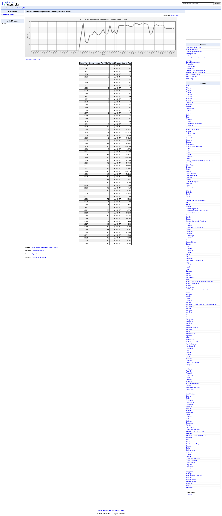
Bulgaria (188, 132)
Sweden (188, 425)
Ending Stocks (191, 54)
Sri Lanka (189, 417)
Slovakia (189, 406)
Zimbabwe (189, 487)
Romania (189, 381)
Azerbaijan (189, 102)
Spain (188, 415)
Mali (187, 315)
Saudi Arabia (190, 394)
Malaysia (189, 311)
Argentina (189, 94)
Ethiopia (188, 192)
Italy (187, 269)
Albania (188, 88)
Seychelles (189, 400)
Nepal (188, 338)
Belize (188, 115)
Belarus (188, 113)
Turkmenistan (190, 450)
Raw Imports (190, 68)
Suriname (189, 421)
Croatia (188, 167)
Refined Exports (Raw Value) (195, 70)
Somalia (188, 410)
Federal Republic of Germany (196, 200)
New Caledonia (191, 344)
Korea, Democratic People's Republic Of (199, 281)
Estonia (188, 190)
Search (110, 510)
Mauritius (189, 323)
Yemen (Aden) (191, 479)
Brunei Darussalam (192, 129)
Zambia (188, 485)
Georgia (188, 219)
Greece (188, 229)
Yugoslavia (189, 483)
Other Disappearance (193, 62)
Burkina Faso (190, 134)
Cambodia (189, 138)
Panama (189, 361)
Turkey (188, 448)
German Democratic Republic (196, 221)
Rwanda (188, 385)
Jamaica (189, 271)
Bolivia (188, 121)
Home (4, 8)
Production (189, 64)
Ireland (188, 265)
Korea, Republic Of (192, 283)
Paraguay (189, 365)
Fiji (187, 202)
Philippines (189, 369)
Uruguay (189, 465)
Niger (188, 350)
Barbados (189, 111)
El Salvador (190, 188)
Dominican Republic (192, 181)
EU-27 (188, 198)
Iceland (188, 254)
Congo (188, 159)
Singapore (189, 404)
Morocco (189, 331)
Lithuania (189, 300)
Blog (122, 510)
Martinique (189, 319)
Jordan (188, 275)
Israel (188, 267)
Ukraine (188, 456)
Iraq (187, 263)
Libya (188, 298)
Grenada (189, 234)
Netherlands (190, 340)
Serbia (188, 398)
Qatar (188, 377)
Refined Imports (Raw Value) (195, 72)
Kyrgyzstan (190, 288)
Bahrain (188, 107)
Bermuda (189, 119)
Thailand (189, 438)
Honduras (189, 248)
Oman (188, 356)
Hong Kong (189, 250)
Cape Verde (190, 144)
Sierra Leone (190, 402)
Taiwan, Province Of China (195, 431)
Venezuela (189, 471)
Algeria (188, 90)
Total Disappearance (193, 74)
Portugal (189, 373)
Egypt (188, 186)
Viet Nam (189, 473)
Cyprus (188, 171)
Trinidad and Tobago (193, 444)
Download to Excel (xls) (33, 59)
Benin (188, 117)
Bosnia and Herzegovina (194, 123)
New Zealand (190, 346)
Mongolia (189, 329)
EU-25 (188, 196)
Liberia (188, 296)
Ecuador (189, 184)
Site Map (117, 510)
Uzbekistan (190, 467)
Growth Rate (175, 15)
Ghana (188, 223)
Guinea (188, 240)
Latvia (188, 292)
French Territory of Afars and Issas (197, 211)
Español (189, 495)
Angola (188, 92)
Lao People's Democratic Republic (197, 290)
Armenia (189, 96)
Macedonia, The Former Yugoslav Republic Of (201, 304)
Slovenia (189, 408)
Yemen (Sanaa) (191, 481)
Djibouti (188, 179)
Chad (188, 148)
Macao (188, 302)
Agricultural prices (38, 254)
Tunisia (188, 446)
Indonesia (189, 259)
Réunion (188, 379)
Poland (188, 371)
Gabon (188, 215)
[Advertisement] (10, 61)
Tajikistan (189, 433)
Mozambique (190, 333)
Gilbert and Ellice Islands (194, 227)
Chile (187, 150)
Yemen (188, 477)
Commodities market (39, 257)
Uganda (188, 454)
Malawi (188, 308)
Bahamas (189, 104)
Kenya (188, 279)
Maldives (189, 313)
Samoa (188, 392)
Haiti (187, 246)
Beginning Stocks (192, 49)
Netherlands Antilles (192, 342)
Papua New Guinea (192, 363)
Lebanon (189, 294)
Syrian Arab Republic (193, 429)
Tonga (188, 442)
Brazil (188, 127)
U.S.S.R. (189, 452)
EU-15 (188, 194)
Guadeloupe (190, 236)
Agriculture (11, 8)
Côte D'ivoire (190, 165)
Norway (188, 354)
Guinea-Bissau (191, 242)
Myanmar (189, 336)
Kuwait (188, 286)
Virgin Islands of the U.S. (194, 475)
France (188, 206)
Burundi (188, 136)
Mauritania (189, 321)
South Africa (190, 413)
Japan (188, 273)
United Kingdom (191, 460)
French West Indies (192, 213)
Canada (188, 142)
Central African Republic (194, 146)
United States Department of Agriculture (44, 247)
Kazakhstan (190, 277)
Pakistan (189, 358)
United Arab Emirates (193, 458)
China (188, 152)
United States (190, 462)
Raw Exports (190, 66)
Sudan (188, 419)
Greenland (189, 231)
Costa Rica (189, 163)
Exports (188, 56)
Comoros (189, 157)
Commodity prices (38, 251)
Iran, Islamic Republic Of (194, 261)
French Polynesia (192, 209)
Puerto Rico (190, 375)
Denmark (189, 177)
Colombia (189, 154)
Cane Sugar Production (194, 52)
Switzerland (190, 427)
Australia (189, 98)
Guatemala (189, 238)
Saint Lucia (190, 390)
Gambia (188, 217)
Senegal (188, 396)
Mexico (188, 325)
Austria (188, 100)
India (187, 256)
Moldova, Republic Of (193, 327)
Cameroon (189, 140)
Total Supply (190, 79)
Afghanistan (190, 86)
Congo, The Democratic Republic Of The (199, 161)
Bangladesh (190, 109)
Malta (188, 317)
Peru (187, 367)
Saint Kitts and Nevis (193, 388)
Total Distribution (191, 76)
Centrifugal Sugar (22, 8)
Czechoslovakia (191, 175)
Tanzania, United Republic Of (196, 435)
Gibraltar (189, 225)
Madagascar (190, 306)
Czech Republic (191, 173)
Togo (187, 440)
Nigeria (188, 352)
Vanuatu (188, 469)
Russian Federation (192, 383)
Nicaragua (189, 348)
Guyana (188, 244)
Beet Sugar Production (193, 47)
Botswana (189, 125)
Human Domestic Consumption (196, 58)
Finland (188, 204)
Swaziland (189, 423)
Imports (188, 60)
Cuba (188, 169)
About (105, 510)
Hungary (189, 252)
